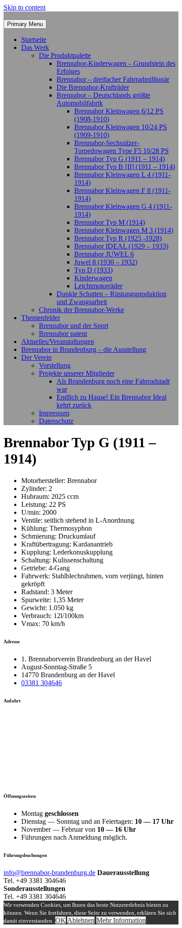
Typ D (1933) (93, 270)
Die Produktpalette (65, 55)
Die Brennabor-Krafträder (93, 87)
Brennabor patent (63, 333)
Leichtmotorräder (98, 286)
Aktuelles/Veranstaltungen (57, 341)
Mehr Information (121, 920)
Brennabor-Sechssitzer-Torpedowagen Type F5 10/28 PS (121, 147)
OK (60, 920)
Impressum (54, 413)
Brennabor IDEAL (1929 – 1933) (121, 246)
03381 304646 (41, 683)
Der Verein (36, 357)
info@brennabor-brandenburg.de (49, 872)
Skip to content (25, 7)
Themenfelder (40, 317)
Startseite (33, 39)
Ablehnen (81, 920)
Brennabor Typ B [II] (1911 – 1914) (124, 166)
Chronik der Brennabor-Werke (81, 309)
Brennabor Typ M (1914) (109, 222)
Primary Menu (25, 24)
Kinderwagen (93, 278)
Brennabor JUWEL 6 (104, 254)
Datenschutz (56, 421)
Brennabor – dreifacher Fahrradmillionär (113, 79)
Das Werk (35, 47)
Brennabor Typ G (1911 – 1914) (119, 158)
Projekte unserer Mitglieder (76, 373)
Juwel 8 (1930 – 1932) (105, 262)
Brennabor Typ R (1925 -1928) (118, 238)
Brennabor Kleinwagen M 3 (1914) (123, 230)
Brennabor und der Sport (73, 325)
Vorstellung (55, 365)
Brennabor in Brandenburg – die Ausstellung (83, 349)
